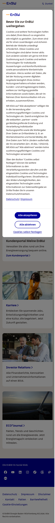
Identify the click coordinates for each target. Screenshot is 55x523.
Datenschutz (12, 199)
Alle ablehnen (27, 224)
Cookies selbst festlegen (27, 232)
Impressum (26, 199)
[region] (27, 261)
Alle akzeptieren (27, 215)
